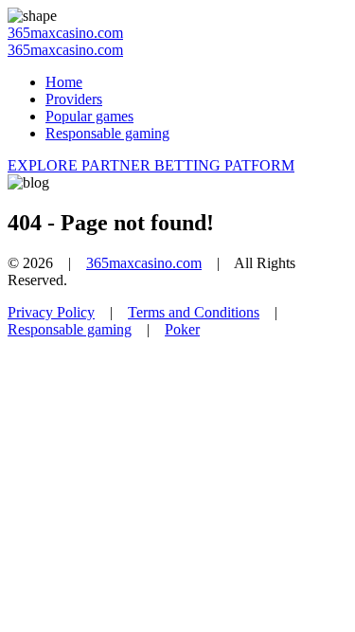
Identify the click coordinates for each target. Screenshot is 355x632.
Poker (182, 329)
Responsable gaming (107, 133)
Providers (73, 99)
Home (63, 82)
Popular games (89, 116)
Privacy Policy (51, 312)
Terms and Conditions (193, 312)
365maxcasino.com (65, 33)
